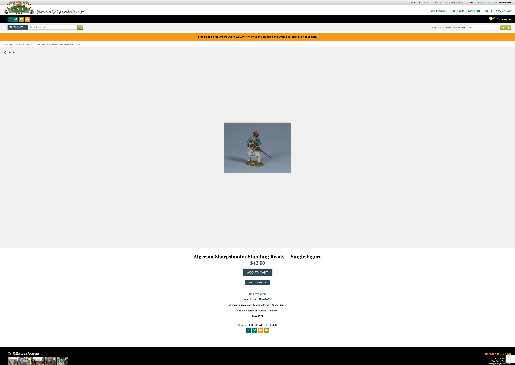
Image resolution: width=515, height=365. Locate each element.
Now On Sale (503, 10)
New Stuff (474, 10)
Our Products (439, 10)
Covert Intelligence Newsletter (448, 27)
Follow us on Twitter (15, 19)
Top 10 (488, 10)
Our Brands (457, 10)
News (427, 2)
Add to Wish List (257, 282)
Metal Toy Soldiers (24, 44)
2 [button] (257, 250)
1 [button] (253, 250)
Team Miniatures (257, 293)
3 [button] (261, 250)
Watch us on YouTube (27, 19)
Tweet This (254, 330)
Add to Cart (257, 272)
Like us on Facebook (10, 19)
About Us (415, 2)
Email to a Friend (266, 330)
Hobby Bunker (19, 7)
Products (12, 44)
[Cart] (492, 19)
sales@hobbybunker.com (499, 363)
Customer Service (454, 2)
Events (437, 2)
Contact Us (484, 2)
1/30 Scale (36, 44)
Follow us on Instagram (21, 19)
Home (4, 44)
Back (12, 52)
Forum (471, 2)
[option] (257, 147)
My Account (504, 19)
